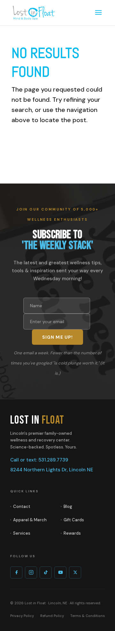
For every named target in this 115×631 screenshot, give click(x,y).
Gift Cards (74, 520)
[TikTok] (46, 572)
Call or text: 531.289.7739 (39, 460)
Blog (68, 506)
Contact (21, 506)
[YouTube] (60, 572)
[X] (75, 572)
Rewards (72, 533)
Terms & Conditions (87, 616)
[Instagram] (31, 572)
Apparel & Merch (30, 520)
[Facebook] (16, 572)
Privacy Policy (22, 616)
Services (21, 533)
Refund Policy (52, 616)
